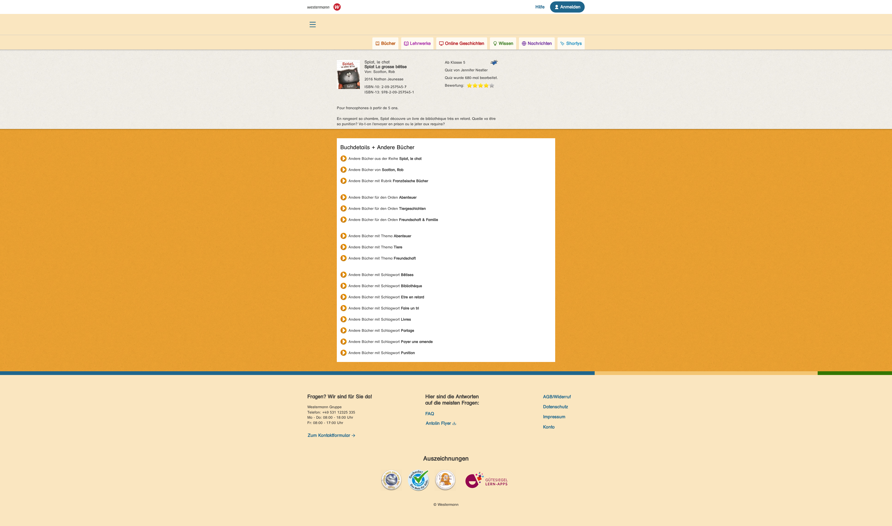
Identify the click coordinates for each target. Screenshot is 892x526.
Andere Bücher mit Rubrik (388, 181)
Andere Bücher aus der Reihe (385, 158)
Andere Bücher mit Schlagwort (380, 275)
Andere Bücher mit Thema (379, 236)
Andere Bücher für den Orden (382, 197)
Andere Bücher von (375, 170)
